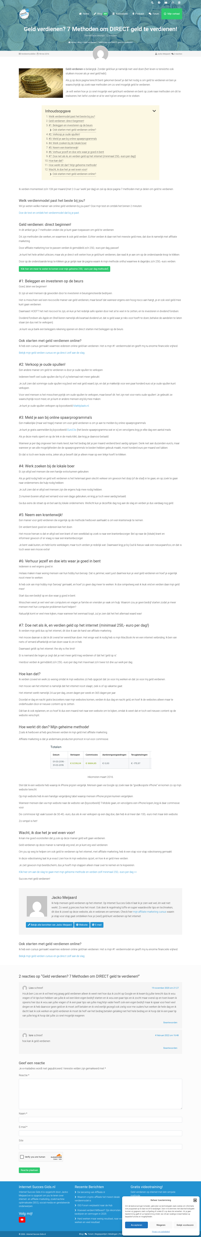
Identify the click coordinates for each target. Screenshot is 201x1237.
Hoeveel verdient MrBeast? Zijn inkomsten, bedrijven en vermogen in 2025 (98, 1212)
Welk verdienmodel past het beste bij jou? (72, 116)
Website (83, 924)
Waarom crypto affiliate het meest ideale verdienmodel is (97, 1199)
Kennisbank (122, 13)
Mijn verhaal (173, 13)
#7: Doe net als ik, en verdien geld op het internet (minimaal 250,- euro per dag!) (92, 156)
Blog (102, 13)
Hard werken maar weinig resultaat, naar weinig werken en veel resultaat (100, 1220)
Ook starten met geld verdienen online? (74, 129)
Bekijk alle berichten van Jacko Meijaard (51, 924)
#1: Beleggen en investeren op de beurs (71, 125)
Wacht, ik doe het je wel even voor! (68, 169)
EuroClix (71, 429)
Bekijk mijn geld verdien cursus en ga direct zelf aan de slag (51, 352)
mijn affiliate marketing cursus (149, 911)
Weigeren (160, 1225)
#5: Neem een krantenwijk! (63, 147)
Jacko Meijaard (163, 54)
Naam (23, 1113)
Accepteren (136, 1225)
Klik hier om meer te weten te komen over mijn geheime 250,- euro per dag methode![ (64, 268)
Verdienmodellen (28, 54)
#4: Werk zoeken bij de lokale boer (68, 143)
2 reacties (178, 54)
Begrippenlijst (101, 1234)
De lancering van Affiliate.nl (91, 1192)
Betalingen (112, 1234)
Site (21, 1140)
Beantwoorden (170, 1022)
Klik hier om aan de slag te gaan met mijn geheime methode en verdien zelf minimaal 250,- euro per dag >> (78, 872)
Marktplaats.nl (81, 405)
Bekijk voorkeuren (185, 1225)
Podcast (139, 13)
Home (86, 13)
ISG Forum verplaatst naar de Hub (94, 1205)
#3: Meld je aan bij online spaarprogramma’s (73, 138)
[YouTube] (22, 1220)
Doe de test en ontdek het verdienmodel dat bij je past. (49, 212)
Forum (156, 13)
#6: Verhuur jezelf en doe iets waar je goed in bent (76, 152)
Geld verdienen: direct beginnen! (66, 120)
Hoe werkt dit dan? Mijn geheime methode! (73, 165)
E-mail (98, 924)
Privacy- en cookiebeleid (161, 1232)
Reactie (24, 1075)
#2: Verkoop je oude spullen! (64, 134)
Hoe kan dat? (56, 160)
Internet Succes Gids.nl (36, 1234)
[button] (195, 1200)
